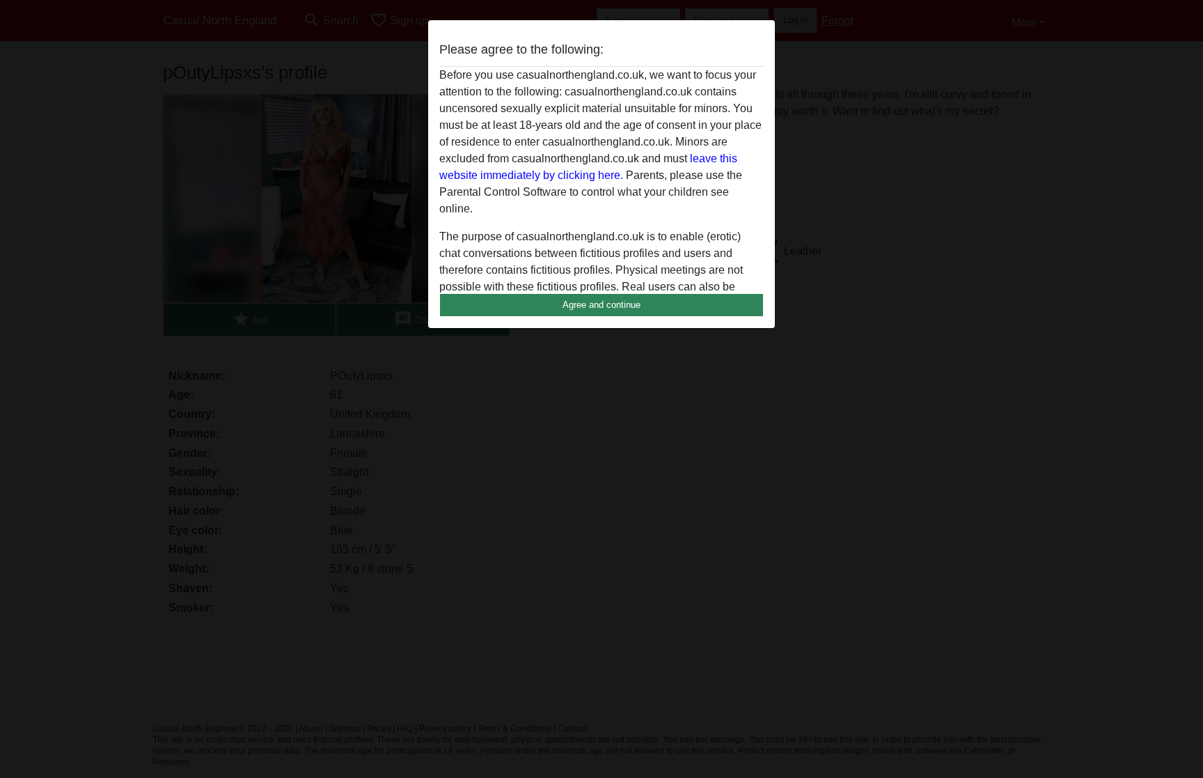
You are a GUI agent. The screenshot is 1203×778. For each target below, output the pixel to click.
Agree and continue (601, 304)
